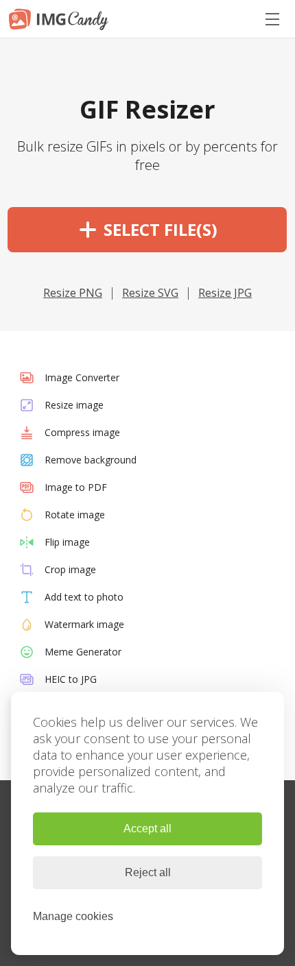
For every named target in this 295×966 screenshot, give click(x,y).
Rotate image (75, 514)
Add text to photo (84, 596)
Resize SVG (150, 292)
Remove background (91, 459)
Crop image (70, 569)
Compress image (82, 432)
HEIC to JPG (71, 679)
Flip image (67, 541)
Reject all (148, 872)
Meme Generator (83, 651)
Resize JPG (225, 292)
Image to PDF (76, 487)
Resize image (74, 404)
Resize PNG (72, 292)
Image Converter (82, 377)
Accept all (147, 828)
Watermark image (84, 624)
